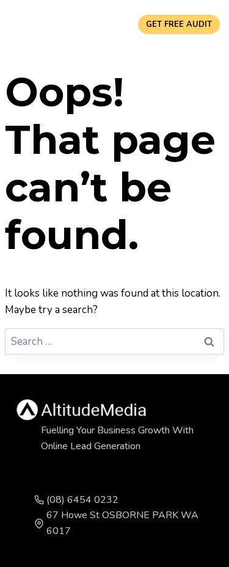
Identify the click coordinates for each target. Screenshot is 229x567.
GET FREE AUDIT (179, 24)
